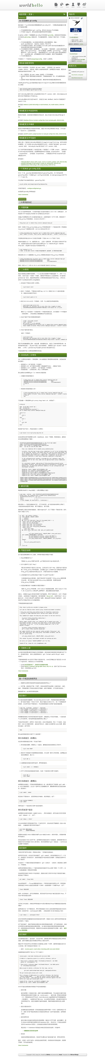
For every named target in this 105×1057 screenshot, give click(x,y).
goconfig (50, 35)
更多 (30, 14)
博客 (61, 5)
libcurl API (50, 596)
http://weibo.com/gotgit (77, 74)
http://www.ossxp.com (77, 77)
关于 (73, 5)
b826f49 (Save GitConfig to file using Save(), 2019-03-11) (38, 165)
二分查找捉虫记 (25, 202)
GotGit (81, 44)
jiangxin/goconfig (36, 59)
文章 (67, 5)
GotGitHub (79, 61)
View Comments (23, 194)
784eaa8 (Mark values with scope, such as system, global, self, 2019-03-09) (44, 162)
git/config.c (27, 37)
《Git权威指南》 (74, 37)
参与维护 (83, 59)
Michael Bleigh (74, 1054)
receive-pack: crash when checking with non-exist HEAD (42, 949)
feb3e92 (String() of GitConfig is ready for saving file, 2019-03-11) (41, 163)
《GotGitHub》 (73, 54)
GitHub (78, 5)
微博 (84, 5)
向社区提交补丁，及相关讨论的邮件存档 (36, 664)
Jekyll (60, 1054)
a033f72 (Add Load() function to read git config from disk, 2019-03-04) (45, 134)
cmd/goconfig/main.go (34, 188)
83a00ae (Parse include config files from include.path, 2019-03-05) (44, 120)
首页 (56, 5)
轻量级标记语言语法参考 (31, 1030)
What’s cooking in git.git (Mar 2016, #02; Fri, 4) (39, 666)
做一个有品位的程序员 (28, 679)
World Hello (32, 5)
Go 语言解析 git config (28, 21)
